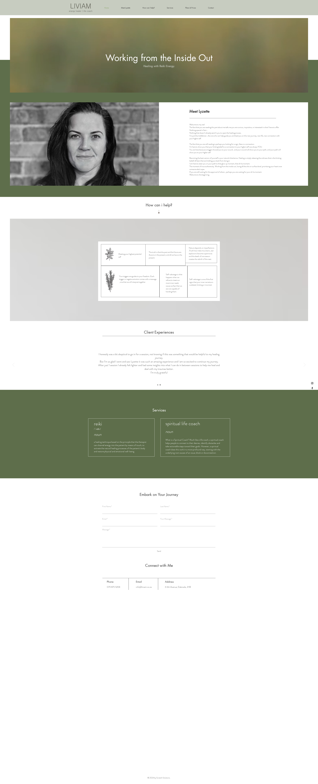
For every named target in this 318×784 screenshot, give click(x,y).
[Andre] (158, 384)
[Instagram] (312, 383)
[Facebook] (312, 388)
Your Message (165, 519)
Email (104, 519)
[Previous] (13, 365)
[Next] (305, 365)
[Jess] (160, 384)
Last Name (164, 506)
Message (105, 530)
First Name (106, 506)
